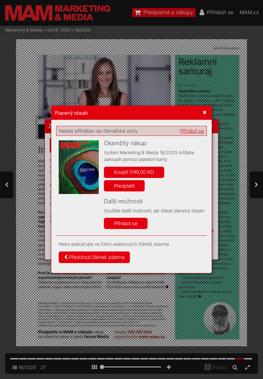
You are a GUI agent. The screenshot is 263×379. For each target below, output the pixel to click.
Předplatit (124, 186)
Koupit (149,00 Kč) (134, 172)
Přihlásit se (192, 131)
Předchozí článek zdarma (96, 257)
